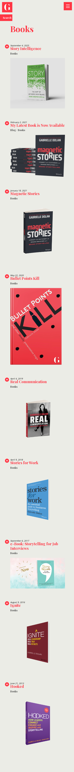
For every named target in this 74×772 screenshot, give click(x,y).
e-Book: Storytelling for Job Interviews (34, 546)
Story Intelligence (25, 48)
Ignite (15, 605)
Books (13, 53)
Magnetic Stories (24, 193)
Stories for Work (24, 462)
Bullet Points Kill (24, 278)
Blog (13, 130)
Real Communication (28, 381)
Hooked (17, 686)
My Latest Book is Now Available (37, 125)
